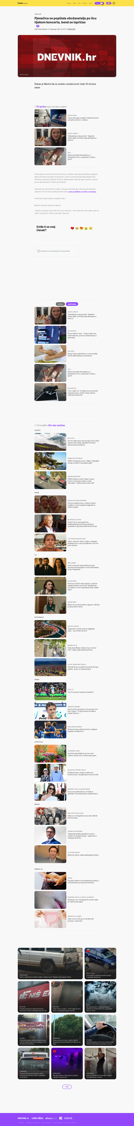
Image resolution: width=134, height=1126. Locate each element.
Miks (74, 3)
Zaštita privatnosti (57, 1122)
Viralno (69, 3)
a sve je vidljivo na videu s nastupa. (82, 191)
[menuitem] (114, 3)
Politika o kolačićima (70, 1122)
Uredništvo (21, 1122)
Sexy (90, 3)
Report (85, 3)
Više (67, 1087)
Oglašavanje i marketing (32, 1122)
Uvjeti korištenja (45, 1122)
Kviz (79, 3)
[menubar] (114, 3)
